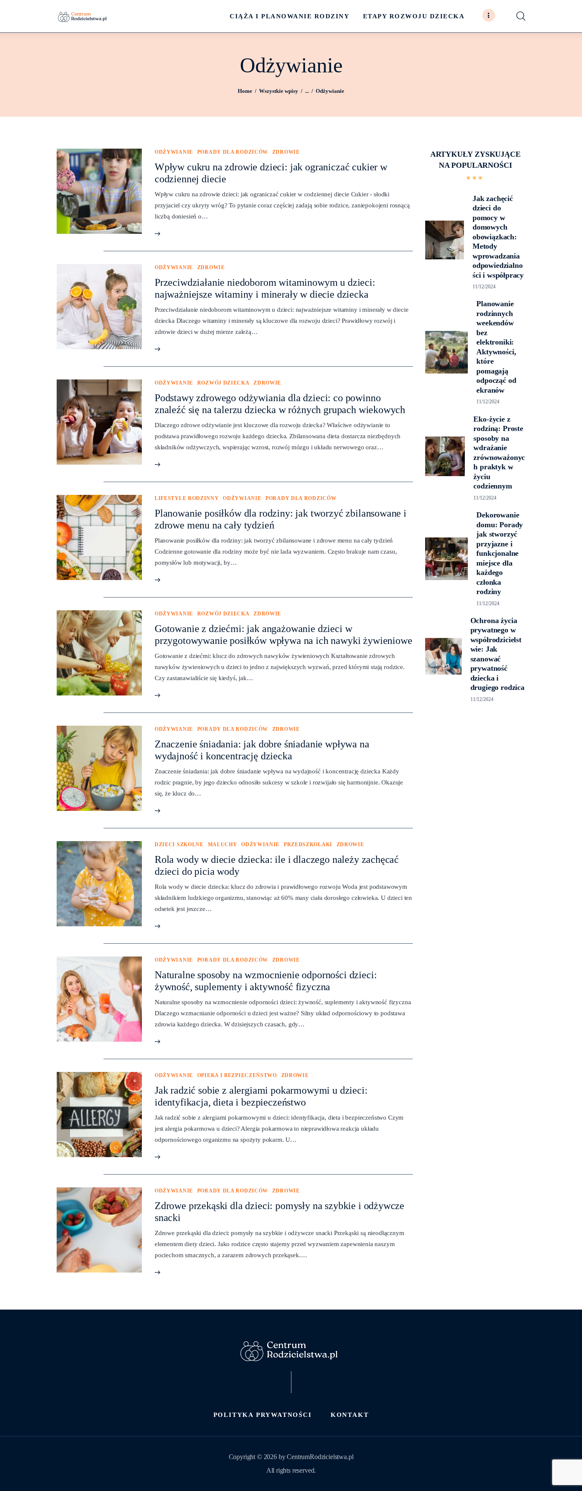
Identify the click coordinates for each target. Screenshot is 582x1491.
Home (245, 91)
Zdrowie (286, 152)
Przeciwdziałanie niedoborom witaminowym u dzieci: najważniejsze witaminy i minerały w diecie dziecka (265, 288)
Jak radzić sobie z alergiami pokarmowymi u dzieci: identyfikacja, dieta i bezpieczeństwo (261, 1096)
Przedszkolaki (308, 844)
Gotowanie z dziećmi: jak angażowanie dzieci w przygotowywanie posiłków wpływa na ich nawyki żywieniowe (283, 634)
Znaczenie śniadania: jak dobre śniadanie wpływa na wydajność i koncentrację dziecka (262, 749)
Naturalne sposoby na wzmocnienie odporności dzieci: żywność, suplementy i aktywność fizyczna (266, 980)
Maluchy (222, 844)
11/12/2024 (484, 287)
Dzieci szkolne (179, 844)
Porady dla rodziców (232, 152)
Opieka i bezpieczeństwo (237, 1075)
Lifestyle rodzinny (187, 498)
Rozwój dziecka (223, 383)
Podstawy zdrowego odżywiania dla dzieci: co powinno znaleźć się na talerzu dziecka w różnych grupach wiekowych (280, 403)
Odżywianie (174, 152)
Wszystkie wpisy (278, 91)
